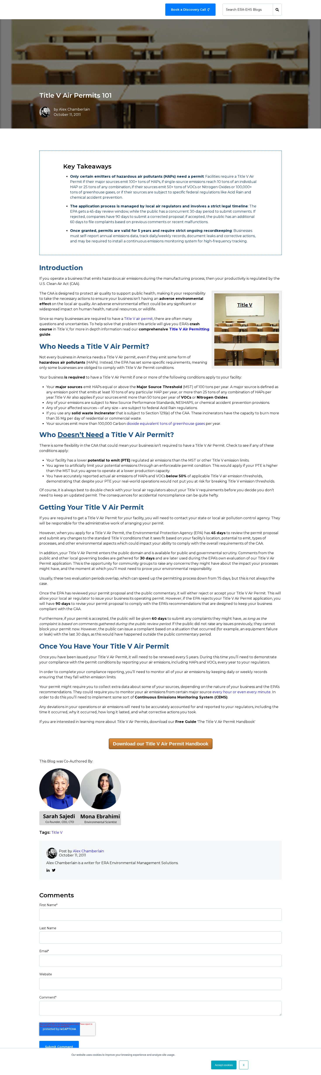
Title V (56, 832)
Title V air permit (138, 319)
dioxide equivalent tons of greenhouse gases (166, 424)
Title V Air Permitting (189, 329)
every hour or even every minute (241, 692)
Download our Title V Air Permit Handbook (160, 744)
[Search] (277, 9)
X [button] (244, 1065)
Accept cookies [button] (224, 1065)
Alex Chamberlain (74, 109)
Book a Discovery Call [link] (188, 10)
